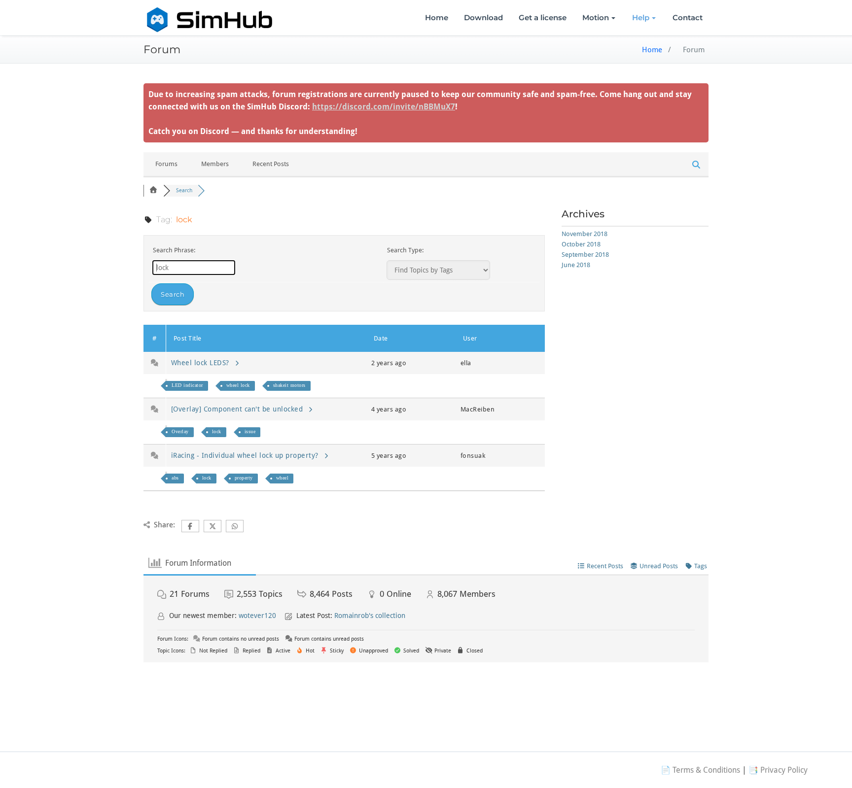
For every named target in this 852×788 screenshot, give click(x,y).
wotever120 (257, 615)
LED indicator (187, 385)
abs (175, 477)
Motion (595, 17)
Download (483, 17)
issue (250, 431)
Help (640, 17)
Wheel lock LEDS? (202, 363)
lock (216, 431)
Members (215, 164)
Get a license (543, 17)
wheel (282, 477)
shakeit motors (289, 385)
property (244, 477)
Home (436, 17)
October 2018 (581, 244)
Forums (166, 164)
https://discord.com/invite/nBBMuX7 (383, 106)
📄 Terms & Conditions (700, 770)
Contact (688, 17)
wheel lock (238, 385)
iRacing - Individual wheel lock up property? (247, 455)
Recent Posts (270, 164)
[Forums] (153, 190)
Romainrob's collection (369, 615)
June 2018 (576, 265)
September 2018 (585, 254)
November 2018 (584, 234)
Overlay (180, 431)
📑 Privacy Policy (778, 770)
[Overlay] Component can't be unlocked (239, 409)
